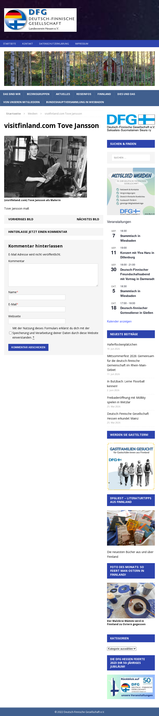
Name (12, 292)
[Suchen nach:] (131, 157)
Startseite (9, 43)
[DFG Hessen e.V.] (79, 68)
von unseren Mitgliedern (21, 102)
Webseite (14, 316)
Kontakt (27, 43)
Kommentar (16, 261)
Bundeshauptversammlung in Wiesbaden (75, 102)
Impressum (81, 43)
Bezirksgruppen (38, 94)
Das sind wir (11, 94)
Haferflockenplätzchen (122, 344)
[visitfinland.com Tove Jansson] (45, 195)
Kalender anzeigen (119, 321)
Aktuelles (63, 94)
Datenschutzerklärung (54, 43)
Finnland (104, 94)
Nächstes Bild (88, 219)
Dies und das (126, 94)
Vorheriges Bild (20, 219)
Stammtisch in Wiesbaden (130, 293)
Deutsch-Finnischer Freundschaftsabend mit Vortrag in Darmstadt (137, 274)
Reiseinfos (83, 94)
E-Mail (12, 304)
